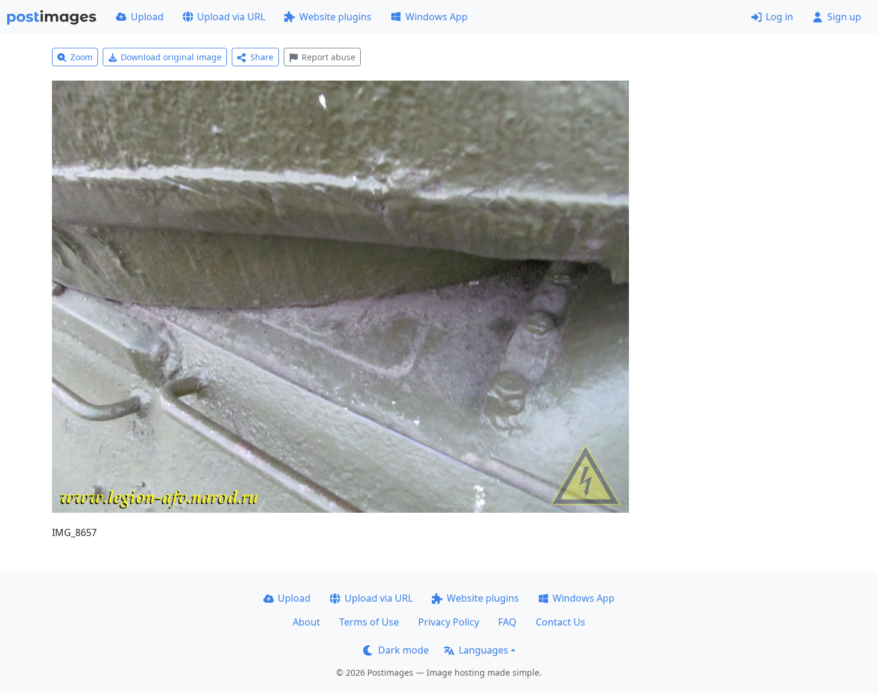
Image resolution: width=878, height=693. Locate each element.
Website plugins (335, 16)
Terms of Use (369, 622)
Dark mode (403, 650)
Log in (779, 16)
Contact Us (560, 622)
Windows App (437, 16)
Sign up (844, 16)
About (306, 622)
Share (262, 57)
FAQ (507, 622)
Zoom (81, 57)
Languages (483, 650)
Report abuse (328, 57)
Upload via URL (231, 16)
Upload (147, 16)
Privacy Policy (448, 622)
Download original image (171, 57)
